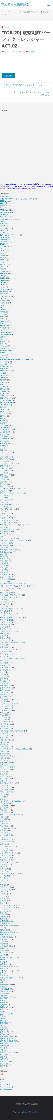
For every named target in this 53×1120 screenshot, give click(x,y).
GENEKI (3, 282)
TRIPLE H (3, 421)
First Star (3, 273)
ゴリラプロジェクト (7, 613)
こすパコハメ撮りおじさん (10, 609)
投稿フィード (5, 1084)
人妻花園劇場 (5, 921)
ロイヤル (3, 901)
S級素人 (3, 411)
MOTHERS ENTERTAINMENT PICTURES (14, 359)
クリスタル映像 (6, 579)
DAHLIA (3, 251)
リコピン (3, 885)
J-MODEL (3, 310)
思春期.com (4, 964)
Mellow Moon (5, 350)
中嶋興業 (3, 916)
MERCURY (3, 353)
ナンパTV (3, 719)
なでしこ (3, 713)
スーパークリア (6, 640)
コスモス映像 (5, 611)
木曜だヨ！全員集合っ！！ (10, 978)
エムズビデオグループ (8, 529)
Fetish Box (4, 271)
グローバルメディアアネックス (12, 583)
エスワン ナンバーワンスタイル (12, 525)
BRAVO (2, 230)
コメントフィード (7, 1087)
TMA (1, 418)
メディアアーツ (6, 851)
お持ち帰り (4, 554)
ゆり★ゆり (4, 867)
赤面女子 (3, 1059)
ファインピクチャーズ (8, 783)
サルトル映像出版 (7, 620)
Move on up (4, 362)
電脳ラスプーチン (7, 1061)
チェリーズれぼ (6, 685)
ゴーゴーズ (4, 599)
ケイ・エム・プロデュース (10, 595)
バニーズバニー (6, 740)
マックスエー (5, 826)
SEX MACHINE (5, 391)
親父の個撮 (4, 1055)
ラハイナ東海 (5, 876)
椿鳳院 (2, 987)
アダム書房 (4, 477)
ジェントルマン (6, 622)
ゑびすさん (4, 912)
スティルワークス (7, 652)
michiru (3, 355)
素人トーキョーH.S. (7, 1036)
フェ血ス (3, 785)
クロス (2, 590)
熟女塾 (2, 1009)
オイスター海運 (6, 543)
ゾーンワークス (6, 667)
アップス (3, 479)
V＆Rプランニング (7, 430)
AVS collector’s (6, 217)
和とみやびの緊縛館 (7, 932)
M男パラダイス (6, 366)
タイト (2, 672)
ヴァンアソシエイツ (7, 509)
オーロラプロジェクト (8, 538)
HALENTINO (4, 291)
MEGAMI (3, 348)
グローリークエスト (7, 588)
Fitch (2, 276)
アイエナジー (5, 452)
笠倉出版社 (4, 1027)
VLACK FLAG (4, 436)
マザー (2, 824)
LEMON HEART (5, 334)
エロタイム (4, 534)
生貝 (1, 1016)
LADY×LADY (4, 332)
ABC (1, 208)
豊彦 (1, 1057)
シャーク (3, 627)
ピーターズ (4, 760)
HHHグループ (5, 296)
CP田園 (3, 244)
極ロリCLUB (4, 989)
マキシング (4, 821)
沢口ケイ (33, 51)
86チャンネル (5, 205)
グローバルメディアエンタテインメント (15, 586)
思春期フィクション (7, 966)
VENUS (2, 434)
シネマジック (5, 624)
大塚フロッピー (6, 939)
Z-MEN (2, 445)
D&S (1, 248)
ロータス (3, 898)
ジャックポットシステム (9, 631)
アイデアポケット (7, 457)
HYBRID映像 (4, 303)
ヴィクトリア (5, 513)
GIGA (9, 11)
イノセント (4, 507)
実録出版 (3, 950)
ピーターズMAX (6, 762)
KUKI (2, 330)
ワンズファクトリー (7, 907)
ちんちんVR (4, 690)
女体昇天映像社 (6, 946)
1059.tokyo (4, 201)
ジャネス (3, 633)
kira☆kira (4, 321)
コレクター (4, 615)
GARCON (3, 280)
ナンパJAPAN (5, 717)
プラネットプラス (7, 792)
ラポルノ (3, 880)
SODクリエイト (6, 398)
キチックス (4, 568)
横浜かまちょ (5, 991)
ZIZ (1, 448)
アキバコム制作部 (7, 468)
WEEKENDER (4, 439)
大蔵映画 (3, 944)
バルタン (3, 758)
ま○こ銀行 (4, 819)
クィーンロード (6, 574)
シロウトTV (4, 638)
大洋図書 (3, 941)
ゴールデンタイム (7, 602)
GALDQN (3, 278)
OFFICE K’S (4, 375)
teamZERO (4, 414)
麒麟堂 (2, 1066)
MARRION (3, 341)
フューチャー (5, 787)
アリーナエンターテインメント (12, 488)
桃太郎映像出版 (6, 984)
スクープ (3, 645)
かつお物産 (4, 561)
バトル (2, 738)
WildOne (3, 441)
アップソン (4, 482)
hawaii (2, 294)
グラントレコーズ (7, 577)
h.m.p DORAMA (6, 289)
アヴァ (2, 461)
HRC (1, 298)
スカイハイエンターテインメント (12, 642)
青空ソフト (4, 1064)
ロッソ (2, 903)
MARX (2, 344)
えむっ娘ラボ (5, 531)
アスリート (4, 473)
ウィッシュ (4, 516)
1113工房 (3, 203)
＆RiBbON (4, 196)
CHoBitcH (3, 239)
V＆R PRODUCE (6, 427)
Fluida (25, 1112)
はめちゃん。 (5, 747)
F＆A (2, 262)
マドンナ (3, 830)
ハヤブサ (3, 753)
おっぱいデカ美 (6, 545)
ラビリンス (4, 878)
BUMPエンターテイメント (10, 235)
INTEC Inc (3, 307)
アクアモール (5, 470)
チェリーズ (4, 683)
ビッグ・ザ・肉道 (7, 767)
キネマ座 (3, 570)
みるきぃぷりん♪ (6, 839)
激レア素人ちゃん (7, 998)
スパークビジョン (7, 654)
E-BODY (3, 255)
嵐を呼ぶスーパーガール (9, 957)
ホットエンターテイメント (10, 815)
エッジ (2, 527)
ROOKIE (3, 382)
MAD (2, 339)
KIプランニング (6, 323)
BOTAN (3, 226)
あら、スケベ (5, 486)
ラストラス (4, 871)
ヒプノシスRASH (6, 776)
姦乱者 (2, 948)
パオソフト (4, 726)
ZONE (2, 450)
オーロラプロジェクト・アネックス (13, 540)
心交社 (2, 962)
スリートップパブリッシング (11, 658)
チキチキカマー (6, 688)
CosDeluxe (4, 242)
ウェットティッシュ (7, 520)
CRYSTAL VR (4, 246)
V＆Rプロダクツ (6, 432)
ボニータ (3, 817)
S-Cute (2, 387)
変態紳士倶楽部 (6, 937)
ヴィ (1, 511)
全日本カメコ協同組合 (8, 925)
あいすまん (4, 454)
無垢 (1, 1000)
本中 (1, 982)
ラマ (1, 882)
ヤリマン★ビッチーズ (8, 862)
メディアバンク (6, 855)
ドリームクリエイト (7, 704)
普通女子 (3, 975)
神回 (1, 1021)
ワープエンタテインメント (10, 905)
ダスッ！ (3, 676)
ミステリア (4, 833)
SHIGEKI (3, 393)
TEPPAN (3, 416)
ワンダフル (4, 910)
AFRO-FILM (4, 210)
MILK (2, 357)
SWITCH (3, 409)
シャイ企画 (4, 629)
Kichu (2, 319)
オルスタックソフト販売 (9, 550)
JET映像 (3, 312)
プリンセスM (5, 803)
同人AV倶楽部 (5, 930)
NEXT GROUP (5, 371)
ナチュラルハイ (6, 710)
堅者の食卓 (4, 934)
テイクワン (4, 697)
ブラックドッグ (6, 790)
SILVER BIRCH (5, 396)
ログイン (3, 1082)
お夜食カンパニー (7, 552)
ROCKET (3, 380)
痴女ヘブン (4, 1018)
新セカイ (3, 968)
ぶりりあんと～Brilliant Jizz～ (11, 801)
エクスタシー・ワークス (9, 522)
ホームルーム (5, 812)
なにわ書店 (4, 715)
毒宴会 (2, 993)
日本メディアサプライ (8, 971)
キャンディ (4, 572)
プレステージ (5, 805)
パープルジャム (6, 724)
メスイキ (3, 848)
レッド (2, 896)
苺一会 (2, 1048)
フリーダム (4, 796)
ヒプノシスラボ (6, 778)
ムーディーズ (5, 842)
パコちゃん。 (5, 728)
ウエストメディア (7, 518)
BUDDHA (3, 233)
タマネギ (3, 679)
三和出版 (3, 914)
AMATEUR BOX (5, 212)
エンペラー (4, 536)
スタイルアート (6, 647)
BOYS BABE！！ (6, 228)
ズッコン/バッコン (7, 649)
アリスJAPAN (5, 491)
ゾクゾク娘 (4, 670)
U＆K (2, 423)
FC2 (1, 269)
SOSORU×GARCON (7, 400)
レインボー (4, 891)
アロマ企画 (4, 495)
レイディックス (6, 889)
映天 (1, 973)
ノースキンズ (5, 722)
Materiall (3, 346)
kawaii (2, 316)
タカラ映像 (4, 674)
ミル (1, 837)
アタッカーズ (5, 475)
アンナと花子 (5, 500)
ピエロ (2, 765)
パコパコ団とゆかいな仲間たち (12, 731)
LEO (1, 337)
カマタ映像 (4, 563)
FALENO (3, 264)
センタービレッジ (7, 665)
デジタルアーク (6, 699)
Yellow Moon (5, 443)
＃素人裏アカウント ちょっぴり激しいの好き (17, 199)
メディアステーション (8, 853)
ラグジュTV (4, 869)
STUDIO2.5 (4, 405)
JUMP (2, 314)
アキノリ (3, 466)
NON (2, 373)
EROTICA (3, 260)
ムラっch (3, 844)
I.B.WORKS (4, 305)
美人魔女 (3, 1046)
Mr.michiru (4, 364)
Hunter (2, 301)
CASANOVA (4, 237)
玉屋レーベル (5, 1014)
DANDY (3, 253)
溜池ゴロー (4, 996)
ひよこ (2, 781)
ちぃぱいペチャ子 (7, 681)
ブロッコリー (5, 810)
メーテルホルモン (7, 846)
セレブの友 (4, 663)
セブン (2, 661)
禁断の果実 (4, 1023)
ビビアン (3, 772)
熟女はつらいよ (6, 1007)
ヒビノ (2, 774)
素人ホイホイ (5, 1039)
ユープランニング (7, 864)
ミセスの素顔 (5, 835)
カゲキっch (4, 559)
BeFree (3, 221)
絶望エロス (4, 1043)
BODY (2, 224)
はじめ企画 (4, 733)
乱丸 (1, 919)
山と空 (2, 955)
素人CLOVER (4, 1032)
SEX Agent (4, 389)
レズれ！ (3, 894)
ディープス (4, 695)
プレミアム (4, 808)
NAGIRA (3, 368)
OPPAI (2, 378)
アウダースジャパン (7, 464)
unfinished (4, 425)
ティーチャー (5, 692)
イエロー (3, 502)
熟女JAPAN (4, 1005)
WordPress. (35, 1112)
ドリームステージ (7, 706)
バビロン (3, 742)
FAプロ (2, 267)
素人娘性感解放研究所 (8, 1041)
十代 (1, 928)
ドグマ (2, 701)
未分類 (2, 980)
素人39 (2, 1030)
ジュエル (3, 636)
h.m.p (2, 287)
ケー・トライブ (6, 593)
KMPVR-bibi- (4, 325)
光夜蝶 (2, 923)
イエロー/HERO (6, 504)
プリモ (2, 799)
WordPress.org (6, 1089)
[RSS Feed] (2, 1074)
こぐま (2, 606)
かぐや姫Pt (4, 556)
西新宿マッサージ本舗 (8, 1052)
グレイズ (3, 581)
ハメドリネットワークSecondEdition (14, 749)
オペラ (2, 547)
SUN (1, 407)
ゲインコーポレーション (9, 597)
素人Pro (3, 1034)
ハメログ (3, 751)
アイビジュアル (6, 459)
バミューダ (4, 744)
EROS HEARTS (5, 258)
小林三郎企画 (5, 953)
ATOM (2, 215)
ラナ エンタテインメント (9, 873)
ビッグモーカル (6, 769)
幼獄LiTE (3, 959)
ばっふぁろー (5, 735)
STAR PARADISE (6, 402)
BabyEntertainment (7, 219)
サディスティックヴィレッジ (11, 618)
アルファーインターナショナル (12, 493)
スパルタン (4, 656)
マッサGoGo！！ (6, 828)
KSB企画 (3, 328)
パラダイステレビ (7, 756)
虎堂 (1, 1050)
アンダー (3, 497)
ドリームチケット (7, 708)
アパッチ (3, 484)
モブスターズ (5, 860)
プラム (2, 794)
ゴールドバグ (5, 604)
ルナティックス (6, 887)
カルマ (2, 565)
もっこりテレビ (6, 858)
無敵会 (2, 1003)
